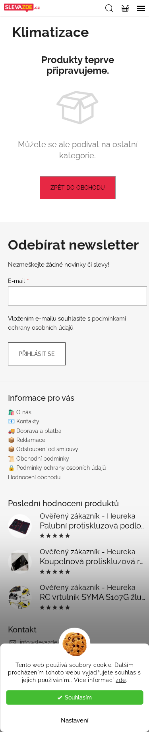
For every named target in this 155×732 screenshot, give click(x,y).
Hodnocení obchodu (34, 477)
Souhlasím (78, 697)
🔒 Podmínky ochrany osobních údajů (57, 468)
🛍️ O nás (19, 412)
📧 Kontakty (23, 421)
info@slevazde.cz (42, 642)
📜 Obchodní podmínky (38, 458)
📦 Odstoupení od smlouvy (43, 449)
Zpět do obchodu (77, 187)
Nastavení (74, 720)
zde (121, 680)
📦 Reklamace (26, 440)
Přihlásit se (37, 354)
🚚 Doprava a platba (35, 431)
